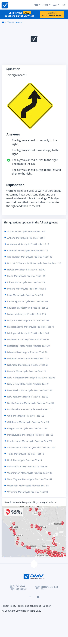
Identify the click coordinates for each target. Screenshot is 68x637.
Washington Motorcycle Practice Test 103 (29, 472)
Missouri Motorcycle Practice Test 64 (27, 352)
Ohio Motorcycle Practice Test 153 (25, 415)
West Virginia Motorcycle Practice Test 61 (29, 479)
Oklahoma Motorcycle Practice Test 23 (28, 422)
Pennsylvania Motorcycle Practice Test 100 (30, 434)
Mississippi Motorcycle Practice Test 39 (28, 345)
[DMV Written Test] (5, 5)
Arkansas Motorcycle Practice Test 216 (28, 244)
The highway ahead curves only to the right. (34, 142)
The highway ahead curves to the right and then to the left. (35, 161)
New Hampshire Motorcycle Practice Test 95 (31, 377)
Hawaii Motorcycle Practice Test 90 (26, 269)
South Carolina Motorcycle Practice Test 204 (31, 447)
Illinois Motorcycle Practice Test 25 (26, 282)
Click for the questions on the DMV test (19, 14)
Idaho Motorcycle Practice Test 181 (26, 275)
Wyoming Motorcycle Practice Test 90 (27, 491)
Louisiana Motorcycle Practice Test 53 (27, 307)
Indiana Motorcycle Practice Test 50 (26, 288)
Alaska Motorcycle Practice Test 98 (26, 231)
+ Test (45, 4)
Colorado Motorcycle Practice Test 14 (27, 250)
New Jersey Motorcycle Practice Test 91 (28, 383)
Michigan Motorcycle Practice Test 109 (28, 333)
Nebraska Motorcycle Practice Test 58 (27, 364)
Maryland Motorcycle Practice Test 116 (28, 320)
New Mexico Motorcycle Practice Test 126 (29, 390)
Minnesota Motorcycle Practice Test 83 (28, 339)
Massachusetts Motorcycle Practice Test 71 (30, 326)
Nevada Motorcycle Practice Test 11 (26, 371)
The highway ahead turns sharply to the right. (35, 152)
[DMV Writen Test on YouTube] (38, 597)
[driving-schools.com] (18, 587)
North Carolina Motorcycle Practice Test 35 (30, 402)
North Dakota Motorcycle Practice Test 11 (30, 409)
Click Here (52, 14)
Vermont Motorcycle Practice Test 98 (27, 466)
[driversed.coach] (46, 587)
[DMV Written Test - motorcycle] (56, 5)
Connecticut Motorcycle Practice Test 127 (29, 256)
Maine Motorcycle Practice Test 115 (26, 314)
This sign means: (14, 22)
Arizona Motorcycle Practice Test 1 (26, 237)
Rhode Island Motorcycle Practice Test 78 (29, 441)
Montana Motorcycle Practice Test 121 (28, 358)
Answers (13, 134)
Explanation (15, 185)
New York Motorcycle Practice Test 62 (27, 396)
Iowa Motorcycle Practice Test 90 (25, 295)
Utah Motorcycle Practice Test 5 (24, 460)
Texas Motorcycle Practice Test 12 (25, 453)
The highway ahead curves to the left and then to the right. (36, 171)
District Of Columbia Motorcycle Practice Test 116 (34, 263)
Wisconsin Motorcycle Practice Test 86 (28, 485)
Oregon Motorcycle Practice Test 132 (27, 428)
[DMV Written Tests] (34, 564)
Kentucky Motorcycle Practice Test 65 (27, 301)
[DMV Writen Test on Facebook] (30, 597)
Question (13, 69)
